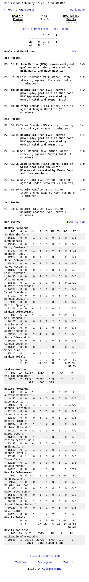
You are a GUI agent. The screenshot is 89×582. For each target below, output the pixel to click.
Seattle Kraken (17, 18)
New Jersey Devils (71, 18)
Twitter (20, 562)
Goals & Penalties (35, 29)
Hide (73, 51)
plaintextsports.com (44, 556)
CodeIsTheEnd (51, 569)
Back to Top (76, 222)
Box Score (60, 29)
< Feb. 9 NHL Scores (19, 9)
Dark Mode (77, 9)
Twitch (68, 562)
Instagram (44, 562)
